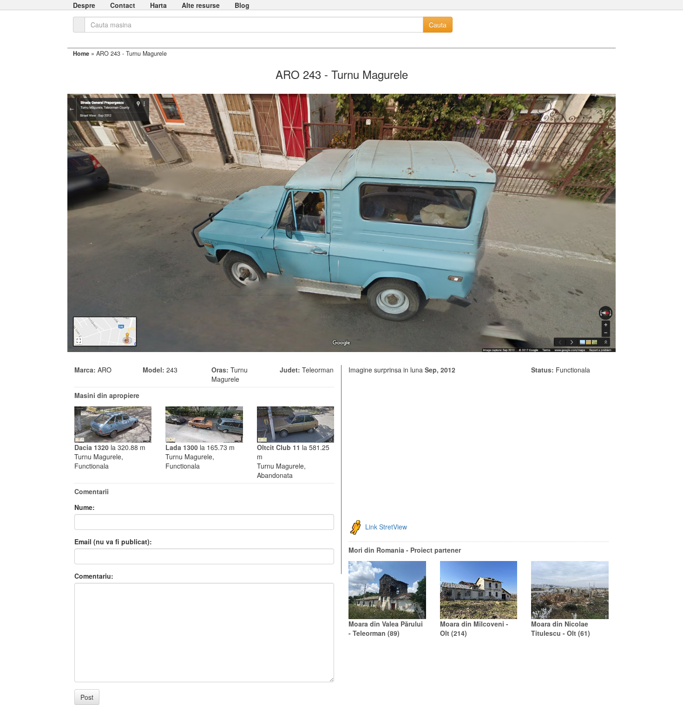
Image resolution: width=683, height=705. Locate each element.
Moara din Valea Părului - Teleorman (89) (385, 628)
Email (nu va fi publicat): (113, 541)
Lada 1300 (181, 447)
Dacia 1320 (91, 447)
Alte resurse (201, 5)
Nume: (84, 507)
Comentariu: (93, 576)
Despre (84, 5)
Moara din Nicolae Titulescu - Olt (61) (560, 628)
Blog (242, 5)
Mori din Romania (376, 550)
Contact (122, 5)
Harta (158, 5)
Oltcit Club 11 (278, 447)
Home (81, 53)
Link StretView (386, 526)
